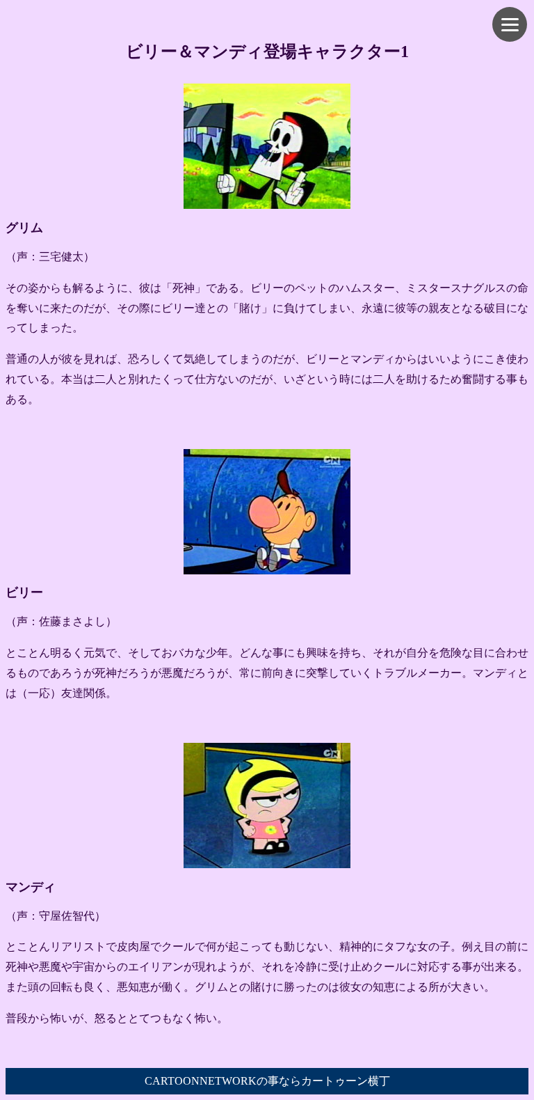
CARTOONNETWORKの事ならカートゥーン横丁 (267, 1081)
